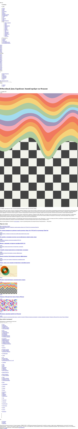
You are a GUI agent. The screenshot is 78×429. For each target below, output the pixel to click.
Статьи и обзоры (5, 332)
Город (3, 9)
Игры (6, 24)
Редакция (4, 421)
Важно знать (4, 396)
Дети (3, 19)
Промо (6, 35)
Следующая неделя (6, 42)
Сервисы (4, 395)
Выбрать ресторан (5, 339)
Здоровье (4, 18)
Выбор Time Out (5, 20)
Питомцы (6, 29)
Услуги (3, 409)
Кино (3, 10)
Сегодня (4, 39)
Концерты (4, 75)
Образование (7, 25)
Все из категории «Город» (5, 226)
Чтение (6, 27)
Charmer (5, 428)
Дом (5, 30)
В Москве (4, 325)
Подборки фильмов (6, 335)
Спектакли (4, 76)
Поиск (3, 8)
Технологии (7, 34)
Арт (3, 17)
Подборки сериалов (6, 336)
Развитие (4, 368)
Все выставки (5, 358)
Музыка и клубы (5, 14)
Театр (6, 23)
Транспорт (7, 31)
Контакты (6, 36)
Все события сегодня (4, 80)
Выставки (4, 77)
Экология (4, 401)
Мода (3, 12)
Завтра (3, 40)
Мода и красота (8, 22)
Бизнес (6, 28)
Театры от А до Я (5, 379)
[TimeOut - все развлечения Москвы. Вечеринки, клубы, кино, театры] (2, 1)
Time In (6, 26)
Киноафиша (4, 331)
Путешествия (4, 15)
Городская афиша (5, 328)
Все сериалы (4, 334)
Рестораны (4, 11)
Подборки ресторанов (6, 343)
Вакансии (4, 423)
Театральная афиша (6, 380)
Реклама (3, 422)
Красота (3, 13)
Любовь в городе (5, 327)
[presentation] (0, 70)
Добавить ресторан (6, 342)
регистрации (16, 221)
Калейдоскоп (4, 403)
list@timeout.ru (21, 427)
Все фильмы (4, 333)
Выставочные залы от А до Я (8, 360)
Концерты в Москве (6, 351)
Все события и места (6, 43)
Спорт (3, 16)
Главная (3, 84)
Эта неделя (4, 41)
